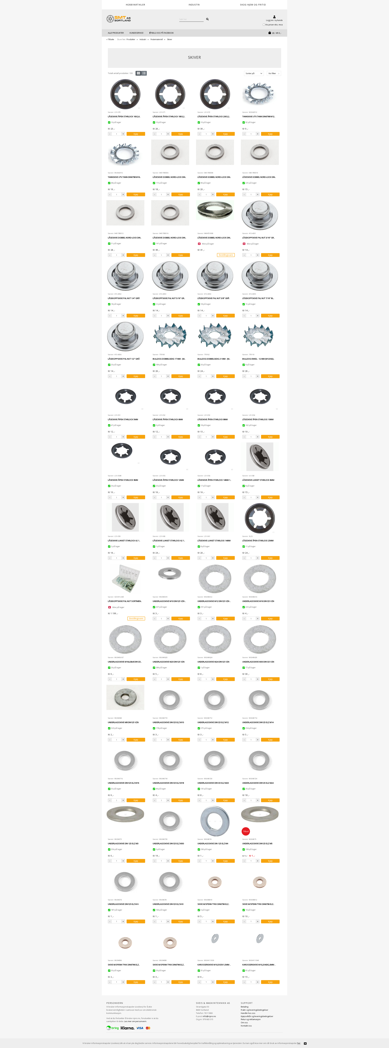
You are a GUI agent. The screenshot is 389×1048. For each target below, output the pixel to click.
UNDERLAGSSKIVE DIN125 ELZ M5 (257, 843)
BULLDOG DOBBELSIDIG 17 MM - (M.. (169, 358)
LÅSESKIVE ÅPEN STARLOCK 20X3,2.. (214, 116)
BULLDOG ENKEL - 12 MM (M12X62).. (258, 358)
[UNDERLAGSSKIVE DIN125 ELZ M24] (260, 760)
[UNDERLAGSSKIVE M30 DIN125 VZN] (260, 639)
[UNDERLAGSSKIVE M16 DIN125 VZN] (260, 579)
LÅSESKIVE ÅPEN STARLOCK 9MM (123, 480)
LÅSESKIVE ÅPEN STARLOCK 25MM (258, 540)
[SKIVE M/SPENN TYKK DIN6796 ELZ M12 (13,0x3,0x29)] (260, 882)
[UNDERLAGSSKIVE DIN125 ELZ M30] (170, 821)
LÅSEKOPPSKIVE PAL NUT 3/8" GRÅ (213, 298)
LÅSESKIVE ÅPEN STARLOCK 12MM (168, 480)
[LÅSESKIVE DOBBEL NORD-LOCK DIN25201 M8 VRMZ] (215, 155)
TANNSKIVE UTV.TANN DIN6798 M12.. (258, 116)
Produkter (131, 39)
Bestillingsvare (226, 254)
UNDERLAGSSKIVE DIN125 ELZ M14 (258, 722)
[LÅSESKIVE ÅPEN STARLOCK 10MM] (260, 397)
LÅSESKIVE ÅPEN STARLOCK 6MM (168, 419)
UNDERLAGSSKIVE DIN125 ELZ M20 (213, 783)
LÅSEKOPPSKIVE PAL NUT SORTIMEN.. (125, 601)
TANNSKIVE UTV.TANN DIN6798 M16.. (124, 177)
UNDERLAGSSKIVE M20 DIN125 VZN (168, 661)
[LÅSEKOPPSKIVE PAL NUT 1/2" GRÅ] (125, 336)
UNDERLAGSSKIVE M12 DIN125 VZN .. (214, 601)
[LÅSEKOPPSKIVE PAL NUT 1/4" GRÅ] (125, 276)
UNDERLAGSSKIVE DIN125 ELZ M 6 (123, 904)
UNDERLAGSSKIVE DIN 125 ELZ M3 (123, 843)
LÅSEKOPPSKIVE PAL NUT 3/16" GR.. (258, 237)
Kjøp (136, 133)
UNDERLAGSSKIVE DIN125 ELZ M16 (123, 783)
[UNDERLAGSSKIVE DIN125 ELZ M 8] (170, 882)
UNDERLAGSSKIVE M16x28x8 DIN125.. (125, 661)
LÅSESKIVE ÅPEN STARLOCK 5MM (123, 419)
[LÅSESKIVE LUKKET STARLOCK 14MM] (215, 518)
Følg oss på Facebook (162, 32)
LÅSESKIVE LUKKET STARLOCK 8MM (258, 480)
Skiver (169, 39)
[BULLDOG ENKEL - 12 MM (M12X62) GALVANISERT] (260, 336)
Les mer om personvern (135, 1021)
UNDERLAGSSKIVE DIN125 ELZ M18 (168, 783)
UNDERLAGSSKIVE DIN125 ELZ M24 (258, 783)
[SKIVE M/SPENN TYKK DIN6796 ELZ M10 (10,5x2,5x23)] (215, 882)
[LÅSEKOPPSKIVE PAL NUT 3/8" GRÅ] (215, 276)
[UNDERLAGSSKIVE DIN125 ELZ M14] (260, 700)
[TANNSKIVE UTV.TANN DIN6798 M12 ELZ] (260, 94)
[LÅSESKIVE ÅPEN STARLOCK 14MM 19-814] (215, 457)
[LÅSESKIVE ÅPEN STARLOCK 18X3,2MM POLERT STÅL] (170, 94)
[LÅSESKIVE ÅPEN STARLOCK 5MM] (125, 397)
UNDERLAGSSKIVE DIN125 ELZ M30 (168, 843)
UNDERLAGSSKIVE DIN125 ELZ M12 (213, 722)
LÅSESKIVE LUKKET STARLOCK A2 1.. (124, 540)
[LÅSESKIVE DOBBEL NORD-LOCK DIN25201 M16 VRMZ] (170, 215)
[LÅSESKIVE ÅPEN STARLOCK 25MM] (260, 518)
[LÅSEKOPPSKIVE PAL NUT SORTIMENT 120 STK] (125, 579)
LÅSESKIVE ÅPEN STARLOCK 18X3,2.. (169, 116)
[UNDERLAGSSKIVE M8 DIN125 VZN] (125, 700)
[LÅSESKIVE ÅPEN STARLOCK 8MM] (215, 397)
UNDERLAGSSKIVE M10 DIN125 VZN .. (169, 601)
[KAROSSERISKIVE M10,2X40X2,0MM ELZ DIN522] (260, 942)
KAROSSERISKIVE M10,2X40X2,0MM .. (258, 964)
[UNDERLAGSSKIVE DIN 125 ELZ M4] (215, 821)
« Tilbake (110, 39)
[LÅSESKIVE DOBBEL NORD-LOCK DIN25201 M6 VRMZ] (170, 155)
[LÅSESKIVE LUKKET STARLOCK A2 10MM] (125, 518)
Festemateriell (157, 39)
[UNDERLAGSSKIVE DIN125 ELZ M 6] (125, 882)
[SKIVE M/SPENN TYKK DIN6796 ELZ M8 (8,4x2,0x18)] (170, 942)
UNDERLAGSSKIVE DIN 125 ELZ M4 (213, 843)
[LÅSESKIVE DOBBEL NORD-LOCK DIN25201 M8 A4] (215, 215)
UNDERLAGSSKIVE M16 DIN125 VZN (258, 601)
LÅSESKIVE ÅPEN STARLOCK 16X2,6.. (124, 116)
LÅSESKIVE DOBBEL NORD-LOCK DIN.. (169, 177)
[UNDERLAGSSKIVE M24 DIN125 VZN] (215, 639)
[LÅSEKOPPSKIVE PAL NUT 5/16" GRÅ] (170, 276)
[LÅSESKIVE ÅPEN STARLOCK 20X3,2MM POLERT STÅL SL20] (215, 94)
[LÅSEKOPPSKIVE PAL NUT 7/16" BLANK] (260, 276)
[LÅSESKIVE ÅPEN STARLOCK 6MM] (170, 397)
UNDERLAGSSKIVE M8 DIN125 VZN (123, 722)
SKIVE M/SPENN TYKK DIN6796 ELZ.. (213, 904)
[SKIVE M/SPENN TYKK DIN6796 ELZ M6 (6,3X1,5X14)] (125, 942)
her (298, 1043)
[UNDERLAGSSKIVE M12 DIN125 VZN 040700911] (215, 579)
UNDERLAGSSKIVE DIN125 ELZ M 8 (168, 904)
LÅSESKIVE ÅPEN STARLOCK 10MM (258, 419)
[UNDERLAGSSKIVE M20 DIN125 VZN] (170, 639)
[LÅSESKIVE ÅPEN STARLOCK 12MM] (170, 457)
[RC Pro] (118, 19)
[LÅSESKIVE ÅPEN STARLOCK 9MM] (125, 457)
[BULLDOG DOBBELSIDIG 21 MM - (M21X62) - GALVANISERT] (215, 336)
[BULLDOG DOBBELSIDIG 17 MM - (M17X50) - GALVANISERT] (170, 336)
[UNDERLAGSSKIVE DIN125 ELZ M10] (170, 700)
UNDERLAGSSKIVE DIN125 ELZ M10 (168, 722)
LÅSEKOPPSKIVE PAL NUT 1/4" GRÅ (124, 298)
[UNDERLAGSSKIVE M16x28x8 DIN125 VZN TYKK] (125, 639)
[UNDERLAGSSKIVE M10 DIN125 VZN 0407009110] (170, 579)
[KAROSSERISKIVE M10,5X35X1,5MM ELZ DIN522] (215, 942)
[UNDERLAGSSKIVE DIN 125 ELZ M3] (125, 821)
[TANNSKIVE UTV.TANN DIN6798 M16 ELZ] (125, 155)
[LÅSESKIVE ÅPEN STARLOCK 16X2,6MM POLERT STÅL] (125, 94)
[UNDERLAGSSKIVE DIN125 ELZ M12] (215, 700)
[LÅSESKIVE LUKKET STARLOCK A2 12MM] (170, 518)
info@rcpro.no (209, 1016)
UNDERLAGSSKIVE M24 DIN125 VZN (213, 661)
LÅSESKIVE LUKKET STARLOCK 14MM (214, 540)
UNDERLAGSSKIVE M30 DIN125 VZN (258, 661)
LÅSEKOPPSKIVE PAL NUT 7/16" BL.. (258, 298)
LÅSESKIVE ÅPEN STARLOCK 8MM (213, 419)
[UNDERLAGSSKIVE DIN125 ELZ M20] (215, 760)
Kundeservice (136, 32)
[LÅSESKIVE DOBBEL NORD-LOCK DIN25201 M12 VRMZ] (125, 215)
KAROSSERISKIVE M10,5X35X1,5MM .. (214, 964)
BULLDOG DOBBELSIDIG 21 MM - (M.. (214, 358)
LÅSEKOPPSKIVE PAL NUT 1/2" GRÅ (124, 358)
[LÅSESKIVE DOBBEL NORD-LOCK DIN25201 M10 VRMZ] (260, 155)
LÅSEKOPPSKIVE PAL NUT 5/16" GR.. (169, 298)
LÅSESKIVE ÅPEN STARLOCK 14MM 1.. (214, 480)
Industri (143, 39)
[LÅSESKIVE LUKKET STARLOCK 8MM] (260, 457)
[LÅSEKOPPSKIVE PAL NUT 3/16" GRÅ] (260, 215)
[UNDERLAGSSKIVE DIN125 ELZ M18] (170, 760)
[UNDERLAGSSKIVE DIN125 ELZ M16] (125, 760)
